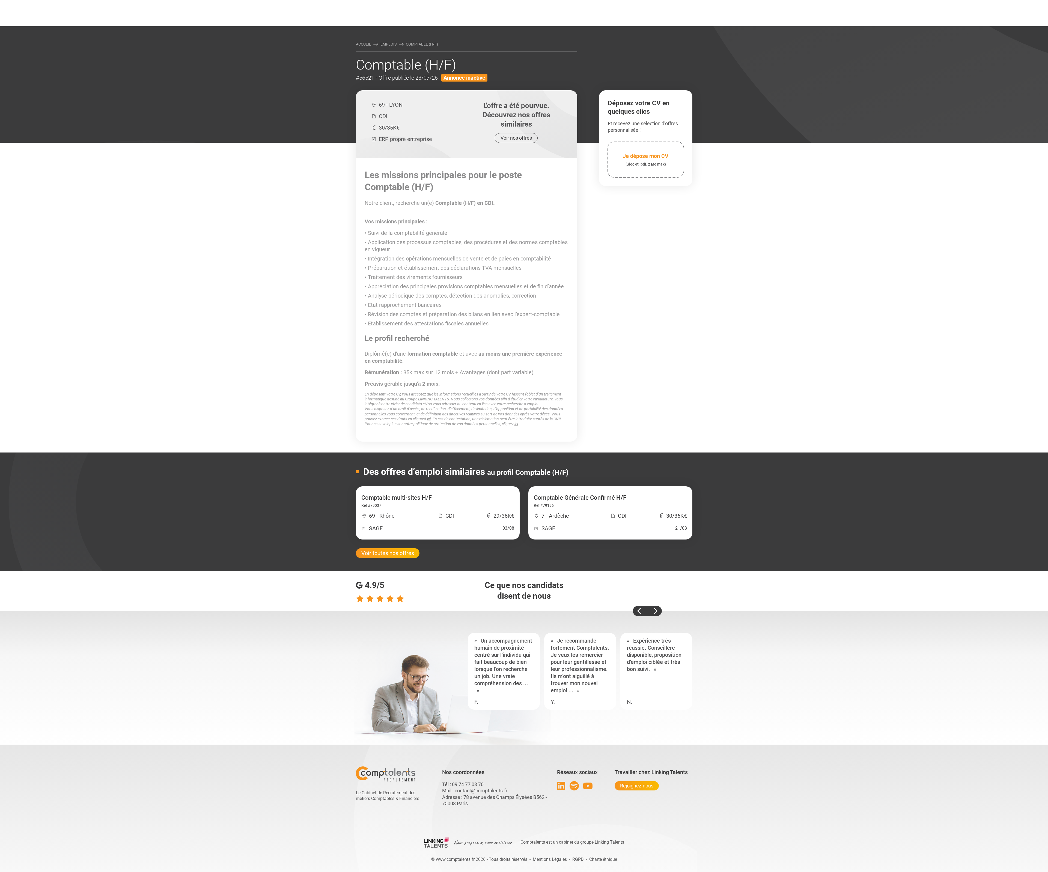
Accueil (363, 44)
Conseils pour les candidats (566, 4)
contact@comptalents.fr (481, 790)
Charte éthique (603, 859)
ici (429, 419)
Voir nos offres (516, 138)
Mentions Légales (550, 859)
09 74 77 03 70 (468, 784)
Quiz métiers (548, 4)
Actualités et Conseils (430, 4)
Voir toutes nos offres (387, 553)
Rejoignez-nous (636, 786)
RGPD (578, 859)
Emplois (388, 44)
